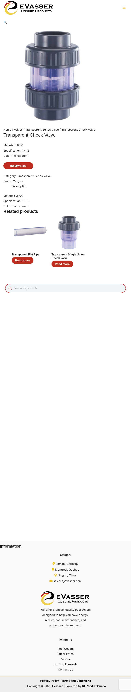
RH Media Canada (94, 686)
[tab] (19, 186)
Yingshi (18, 181)
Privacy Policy (49, 680)
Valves (18, 129)
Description (19, 186)
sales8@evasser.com (67, 581)
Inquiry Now (18, 165)
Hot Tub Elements (66, 664)
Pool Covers (65, 648)
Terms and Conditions (76, 680)
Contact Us (65, 669)
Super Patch (65, 654)
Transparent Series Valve (42, 129)
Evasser (57, 686)
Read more (22, 260)
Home (7, 129)
